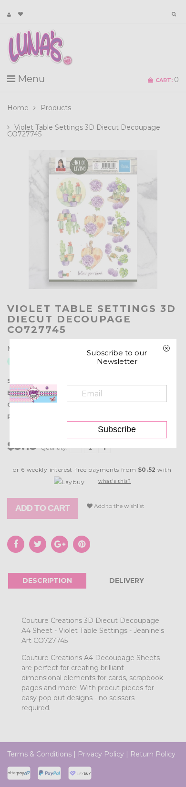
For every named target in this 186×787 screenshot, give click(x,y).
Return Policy (153, 754)
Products (56, 108)
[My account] (9, 14)
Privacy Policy (101, 754)
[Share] (15, 544)
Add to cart (42, 508)
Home (18, 108)
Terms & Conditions (39, 754)
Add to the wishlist (119, 505)
